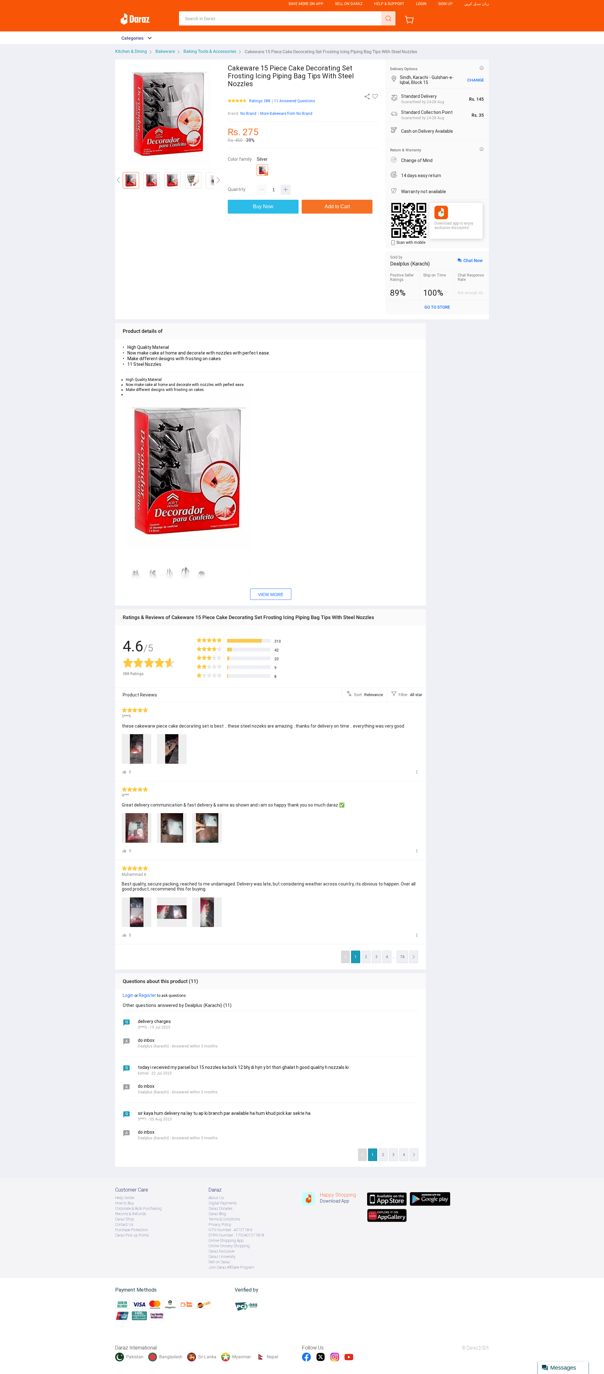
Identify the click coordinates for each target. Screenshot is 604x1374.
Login (421, 4)
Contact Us (124, 1224)
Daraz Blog (217, 1214)
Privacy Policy (220, 1224)
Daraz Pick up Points (132, 1235)
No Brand (248, 113)
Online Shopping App (226, 1240)
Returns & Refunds (130, 1214)
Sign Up (445, 4)
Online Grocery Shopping (229, 1246)
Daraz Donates (220, 1208)
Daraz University (222, 1256)
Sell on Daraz (219, 1262)
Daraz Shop (124, 1219)
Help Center (125, 1198)
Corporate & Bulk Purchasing (138, 1208)
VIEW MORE (270, 594)
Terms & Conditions (224, 1219)
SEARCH (388, 18)
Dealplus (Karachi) (410, 264)
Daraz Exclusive (221, 1251)
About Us (216, 1198)
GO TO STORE (437, 307)
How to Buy (124, 1203)
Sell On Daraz (348, 4)
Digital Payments (223, 1203)
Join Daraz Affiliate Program (231, 1267)
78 (402, 957)
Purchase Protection (131, 1230)
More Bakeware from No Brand (286, 113)
